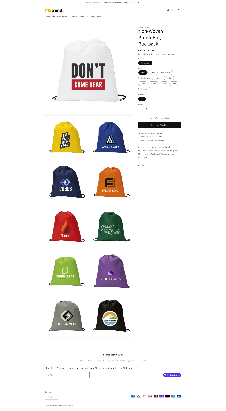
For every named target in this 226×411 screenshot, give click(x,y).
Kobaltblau (165, 72)
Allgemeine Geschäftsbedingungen (101, 361)
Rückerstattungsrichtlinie (127, 361)
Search (83, 361)
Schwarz (144, 89)
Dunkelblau (145, 78)
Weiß (143, 72)
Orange (160, 78)
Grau (174, 83)
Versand (149, 54)
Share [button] (143, 165)
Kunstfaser (145, 63)
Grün (143, 83)
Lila (164, 83)
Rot (170, 78)
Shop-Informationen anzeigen (152, 140)
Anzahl (140, 104)
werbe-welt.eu (55, 405)
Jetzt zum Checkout (159, 125)
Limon (153, 83)
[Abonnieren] (86, 375)
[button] (57, 17)
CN (142, 99)
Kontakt (143, 361)
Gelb (153, 72)
